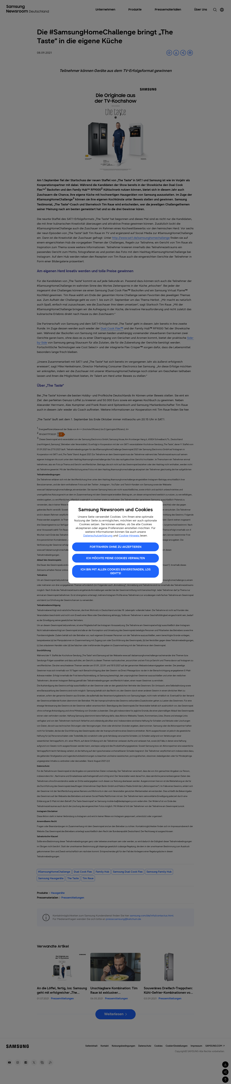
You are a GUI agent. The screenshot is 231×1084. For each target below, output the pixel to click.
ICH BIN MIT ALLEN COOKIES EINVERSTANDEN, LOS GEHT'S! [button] (116, 571)
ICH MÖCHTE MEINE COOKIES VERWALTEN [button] (115, 558)
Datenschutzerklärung (98, 535)
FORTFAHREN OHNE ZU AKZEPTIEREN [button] (115, 547)
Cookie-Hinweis (129, 535)
